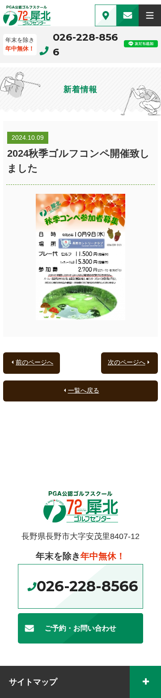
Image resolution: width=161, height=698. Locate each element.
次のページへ (126, 362)
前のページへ (34, 362)
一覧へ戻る (83, 390)
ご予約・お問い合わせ (80, 628)
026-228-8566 (85, 45)
